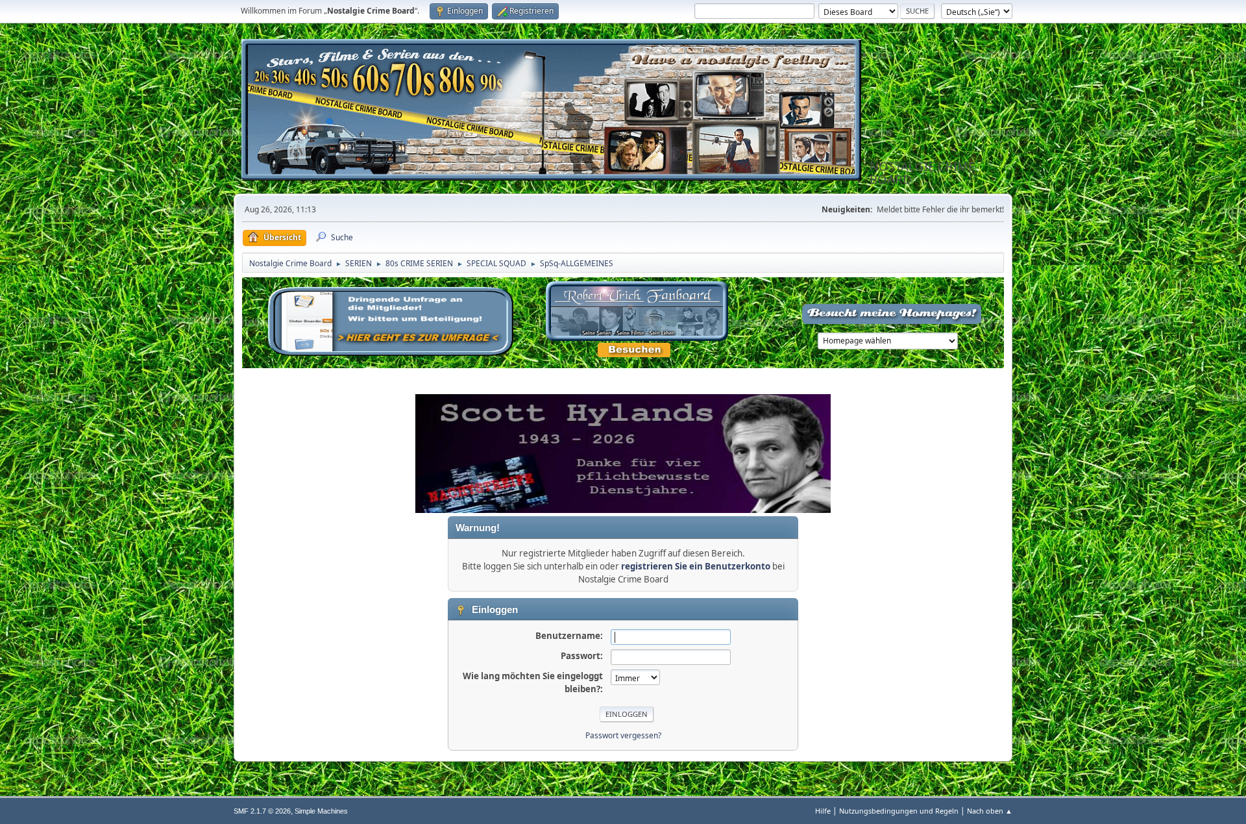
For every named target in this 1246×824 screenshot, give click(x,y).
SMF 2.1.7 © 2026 (262, 811)
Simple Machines (321, 811)
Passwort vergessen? (623, 735)
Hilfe (823, 811)
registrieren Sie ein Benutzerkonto (695, 566)
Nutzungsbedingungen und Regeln (899, 811)
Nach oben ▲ (989, 811)
